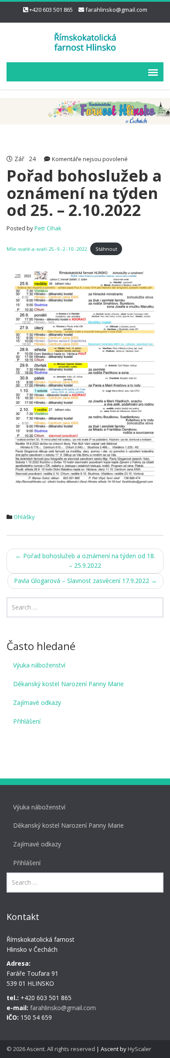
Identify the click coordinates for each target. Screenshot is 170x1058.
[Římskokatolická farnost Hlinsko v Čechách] (85, 41)
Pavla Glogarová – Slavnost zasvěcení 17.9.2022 (85, 580)
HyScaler (139, 1049)
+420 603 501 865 (51, 9)
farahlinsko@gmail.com (116, 9)
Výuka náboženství (39, 665)
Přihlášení (27, 721)
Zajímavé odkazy (37, 702)
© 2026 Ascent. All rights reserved (51, 1049)
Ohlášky (24, 517)
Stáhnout (106, 249)
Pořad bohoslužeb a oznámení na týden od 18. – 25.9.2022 (85, 561)
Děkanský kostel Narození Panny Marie (68, 684)
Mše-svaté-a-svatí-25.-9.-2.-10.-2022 (47, 249)
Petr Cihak (47, 228)
